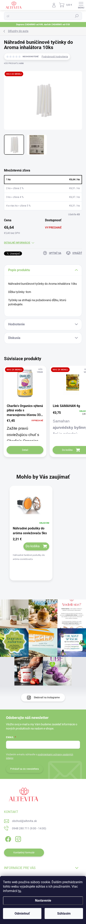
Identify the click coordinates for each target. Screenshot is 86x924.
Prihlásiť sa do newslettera (24, 769)
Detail (25, 450)
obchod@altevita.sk (24, 821)
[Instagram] (17, 838)
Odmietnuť (22, 913)
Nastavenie (43, 900)
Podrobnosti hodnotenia (55, 56)
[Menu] (81, 5)
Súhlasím (64, 913)
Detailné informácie (17, 242)
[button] (31, 550)
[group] (43, 536)
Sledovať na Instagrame (47, 697)
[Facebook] (7, 838)
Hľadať (77, 16)
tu (19, 891)
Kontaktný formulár (24, 852)
